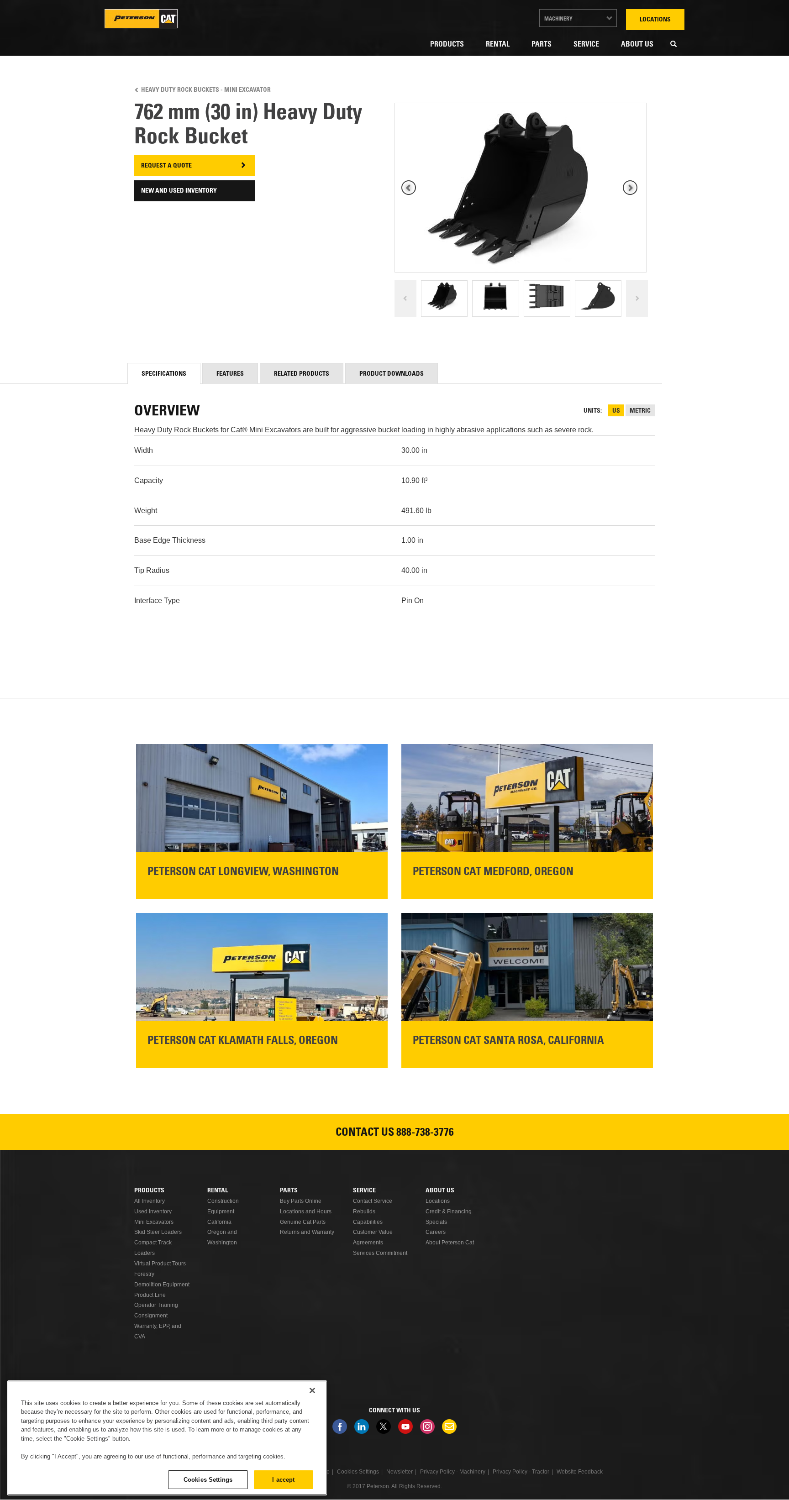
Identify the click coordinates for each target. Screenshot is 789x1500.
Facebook (339, 1426)
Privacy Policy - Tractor (521, 1472)
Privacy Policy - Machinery (452, 1472)
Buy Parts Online (300, 1201)
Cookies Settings (208, 1479)
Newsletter (449, 1426)
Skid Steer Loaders (158, 1232)
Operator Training (156, 1305)
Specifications (164, 374)
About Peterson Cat (450, 1242)
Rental (498, 44)
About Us (637, 44)
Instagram (427, 1426)
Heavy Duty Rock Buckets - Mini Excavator (206, 90)
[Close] (312, 1390)
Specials (436, 1222)
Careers (436, 1232)
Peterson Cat (141, 18)
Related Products (301, 374)
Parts (541, 44)
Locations (655, 20)
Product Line (150, 1295)
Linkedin (361, 1426)
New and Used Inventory (179, 191)
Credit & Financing (449, 1211)
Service (586, 44)
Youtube (405, 1426)
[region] (167, 1437)
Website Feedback (580, 1472)
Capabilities (368, 1222)
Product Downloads (391, 374)
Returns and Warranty (307, 1232)
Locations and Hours (305, 1211)
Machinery (558, 19)
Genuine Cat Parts (303, 1222)
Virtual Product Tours (160, 1263)
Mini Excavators (154, 1222)
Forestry (144, 1274)
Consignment (151, 1315)
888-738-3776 (425, 1133)
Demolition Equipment (161, 1284)
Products (447, 44)
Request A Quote (166, 166)
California (219, 1222)
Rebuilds (364, 1211)
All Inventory (149, 1201)
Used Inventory (153, 1211)
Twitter (383, 1426)
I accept (283, 1479)
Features (230, 374)
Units (592, 411)
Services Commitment (380, 1253)
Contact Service (372, 1201)
